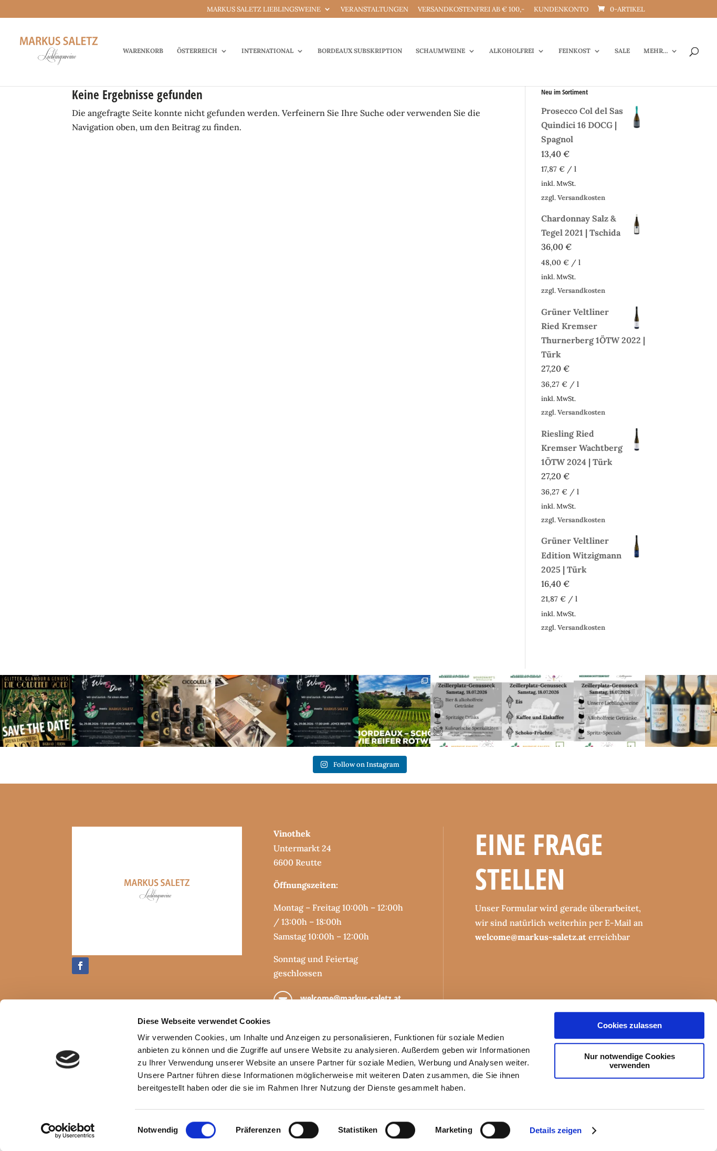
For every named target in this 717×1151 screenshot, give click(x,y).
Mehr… (656, 51)
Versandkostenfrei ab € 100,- (471, 10)
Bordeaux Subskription (360, 51)
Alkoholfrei (511, 51)
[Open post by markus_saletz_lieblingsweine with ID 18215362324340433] (36, 711)
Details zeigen (556, 1130)
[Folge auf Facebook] (80, 965)
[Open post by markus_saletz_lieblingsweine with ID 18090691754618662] (538, 711)
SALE (622, 51)
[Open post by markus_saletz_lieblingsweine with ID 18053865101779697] (681, 711)
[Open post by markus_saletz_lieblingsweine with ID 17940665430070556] (322, 711)
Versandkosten (581, 197)
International (267, 51)
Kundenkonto (561, 10)
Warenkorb (143, 51)
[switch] (304, 1130)
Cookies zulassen (629, 1025)
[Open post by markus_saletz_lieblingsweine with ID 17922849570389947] (466, 711)
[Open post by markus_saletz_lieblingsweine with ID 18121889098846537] (179, 711)
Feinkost (574, 51)
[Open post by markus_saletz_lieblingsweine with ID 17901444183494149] (251, 711)
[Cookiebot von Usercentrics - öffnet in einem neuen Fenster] (68, 1130)
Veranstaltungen (374, 10)
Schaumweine (440, 51)
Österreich (197, 51)
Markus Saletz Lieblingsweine (264, 10)
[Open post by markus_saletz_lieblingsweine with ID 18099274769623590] (108, 711)
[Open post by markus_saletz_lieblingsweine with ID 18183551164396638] (394, 711)
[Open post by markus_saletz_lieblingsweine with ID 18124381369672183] (610, 711)
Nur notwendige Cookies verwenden (629, 1061)
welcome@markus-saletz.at (350, 998)
